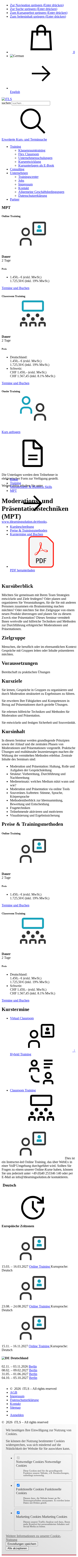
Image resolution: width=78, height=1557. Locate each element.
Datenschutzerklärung (32, 195)
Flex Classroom (28, 154)
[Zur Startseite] (7, 99)
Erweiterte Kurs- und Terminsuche (24, 139)
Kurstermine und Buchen (26, 534)
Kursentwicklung (29, 161)
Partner (14, 199)
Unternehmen (19, 173)
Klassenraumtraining (31, 150)
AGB (13, 1392)
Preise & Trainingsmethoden (28, 530)
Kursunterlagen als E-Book (36, 165)
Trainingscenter (28, 177)
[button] (33, 135)
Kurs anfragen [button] (11, 432)
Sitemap (15, 1407)
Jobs (21, 180)
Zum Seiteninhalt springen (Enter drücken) (38, 16)
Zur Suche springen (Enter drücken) (33, 9)
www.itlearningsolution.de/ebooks (24, 521)
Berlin (33, 1366)
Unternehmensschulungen (35, 158)
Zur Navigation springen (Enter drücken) (37, 5)
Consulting (17, 169)
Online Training (40, 1266)
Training (15, 146)
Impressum (25, 184)
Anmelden (17, 1415)
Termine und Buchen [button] (15, 288)
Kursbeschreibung (22, 526)
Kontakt (23, 188)
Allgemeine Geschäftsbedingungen (41, 192)
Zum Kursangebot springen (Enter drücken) (38, 12)
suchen (6, 103)
